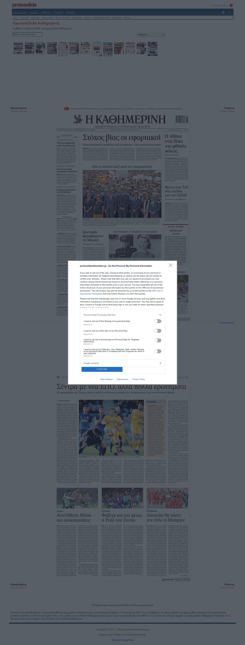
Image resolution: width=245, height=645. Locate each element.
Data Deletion (106, 379)
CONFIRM (102, 369)
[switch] (157, 321)
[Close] (171, 266)
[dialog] (122, 323)
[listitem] (122, 314)
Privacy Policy (138, 379)
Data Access (122, 379)
